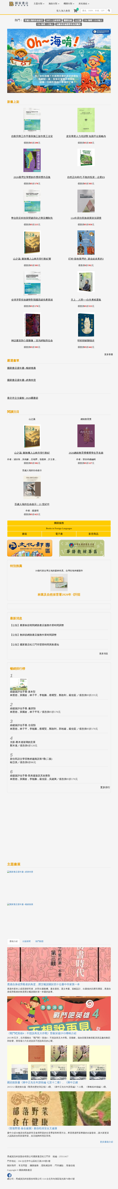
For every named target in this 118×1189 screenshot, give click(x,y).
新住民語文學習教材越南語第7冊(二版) (31, 737)
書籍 (24, 512)
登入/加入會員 (63, 11)
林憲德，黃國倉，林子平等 (24, 690)
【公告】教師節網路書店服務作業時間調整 (33, 613)
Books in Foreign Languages (59, 507)
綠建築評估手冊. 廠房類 (23, 686)
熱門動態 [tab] (39, 919)
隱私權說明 (46, 1144)
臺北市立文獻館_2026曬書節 (22, 376)
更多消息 (103, 632)
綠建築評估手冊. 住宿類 (23, 703)
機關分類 (68, 3)
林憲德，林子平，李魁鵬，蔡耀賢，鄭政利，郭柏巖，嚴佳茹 (43, 707)
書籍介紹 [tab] (13, 919)
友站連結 (83, 3)
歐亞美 (13, 740)
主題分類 (38, 3)
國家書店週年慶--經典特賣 (21, 358)
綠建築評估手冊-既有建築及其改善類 (30, 754)
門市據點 (59, 1144)
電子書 (59, 512)
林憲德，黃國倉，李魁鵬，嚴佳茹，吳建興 (33, 757)
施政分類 (53, 3)
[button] (15, 51)
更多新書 (108, 333)
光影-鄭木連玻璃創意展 (22, 720)
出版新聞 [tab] (26, 919)
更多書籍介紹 (106, 1120)
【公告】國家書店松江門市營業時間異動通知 (34, 622)
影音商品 (93, 512)
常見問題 (23, 1144)
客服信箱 (70, 1144)
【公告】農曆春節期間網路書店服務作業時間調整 (37, 603)
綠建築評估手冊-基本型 (22, 669)
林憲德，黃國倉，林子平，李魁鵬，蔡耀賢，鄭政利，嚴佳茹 (43, 673)
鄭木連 (13, 723)
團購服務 (59, 501)
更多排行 (105, 765)
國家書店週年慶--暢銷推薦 (21, 346)
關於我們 (11, 1144)
